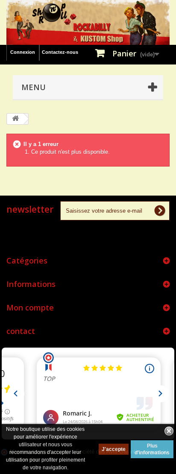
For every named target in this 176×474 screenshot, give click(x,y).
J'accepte (114, 449)
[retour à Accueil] (15, 119)
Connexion (22, 52)
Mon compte (30, 307)
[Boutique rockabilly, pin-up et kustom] (88, 22)
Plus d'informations (152, 449)
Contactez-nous (60, 52)
